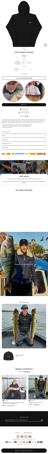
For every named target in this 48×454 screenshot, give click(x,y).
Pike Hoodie (36, 404)
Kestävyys (24, 439)
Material (4, 135)
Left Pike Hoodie (11, 405)
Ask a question (5, 147)
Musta (17, 62)
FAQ (34, 439)
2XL (30, 69)
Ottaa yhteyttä (29, 439)
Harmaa (23, 62)
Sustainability (5, 139)
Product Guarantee (6, 131)
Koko (24, 66)
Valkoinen (29, 62)
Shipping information (6, 143)
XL (26, 69)
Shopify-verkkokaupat (27, 444)
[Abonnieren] (42, 420)
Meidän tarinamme (16, 439)
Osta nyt (24, 104)
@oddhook (27, 371)
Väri (24, 59)
